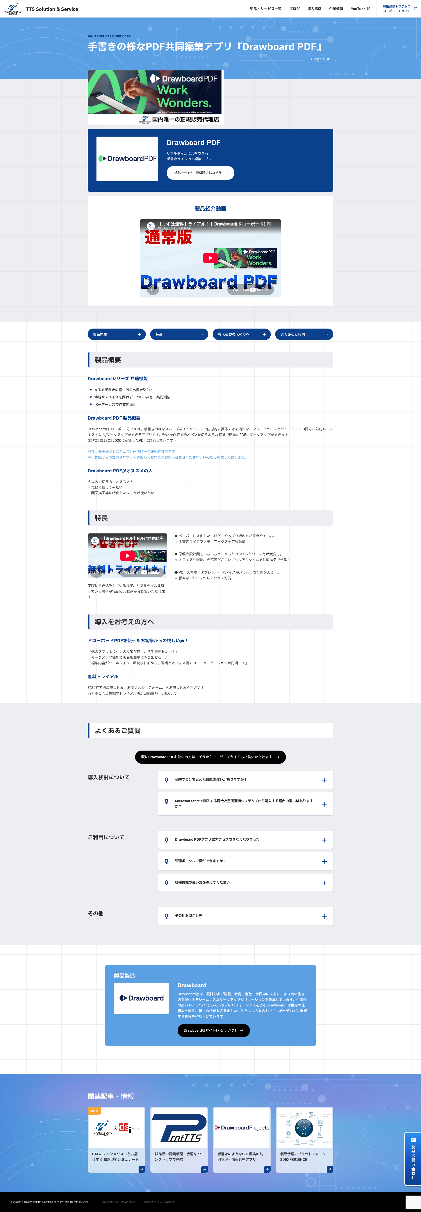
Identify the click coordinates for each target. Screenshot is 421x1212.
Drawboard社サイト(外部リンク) (210, 1030)
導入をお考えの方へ (234, 334)
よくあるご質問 (292, 334)
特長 (158, 334)
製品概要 (100, 334)
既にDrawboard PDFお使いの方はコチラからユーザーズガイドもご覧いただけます (206, 757)
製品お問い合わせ (413, 1162)
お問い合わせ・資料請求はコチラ (197, 173)
